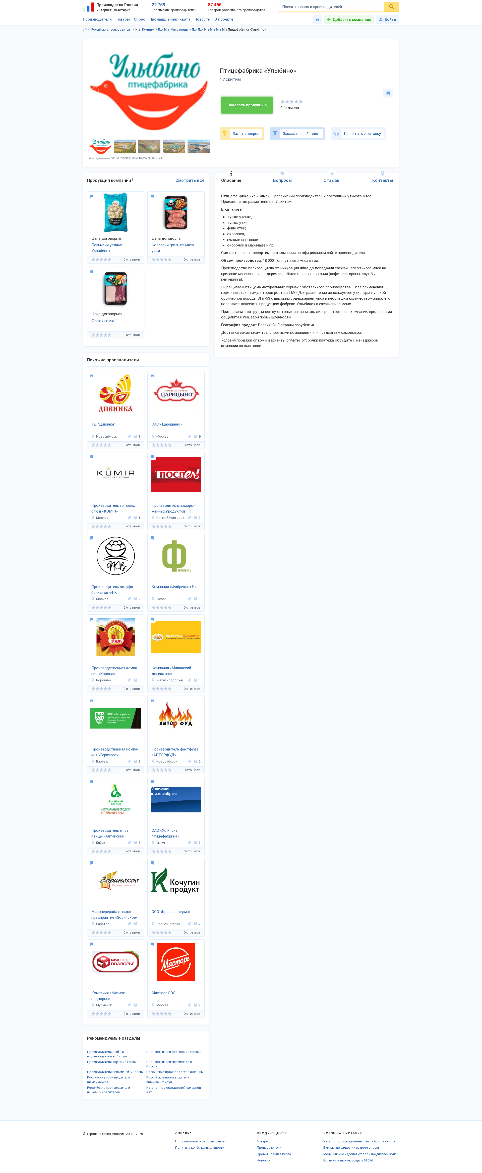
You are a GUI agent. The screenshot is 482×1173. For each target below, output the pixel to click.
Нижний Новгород (170, 518)
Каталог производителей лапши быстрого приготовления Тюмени (361, 1141)
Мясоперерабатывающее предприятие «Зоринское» (114, 914)
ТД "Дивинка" (103, 424)
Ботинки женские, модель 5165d (348, 1160)
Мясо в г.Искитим (212, 29)
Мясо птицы (179, 29)
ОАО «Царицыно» (167, 424)
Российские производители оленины (175, 1072)
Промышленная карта (170, 19)
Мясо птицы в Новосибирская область (218, 29)
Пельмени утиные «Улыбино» (107, 248)
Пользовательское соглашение (199, 1141)
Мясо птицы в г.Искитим (224, 29)
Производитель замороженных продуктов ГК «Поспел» (173, 508)
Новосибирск (106, 436)
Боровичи (103, 680)
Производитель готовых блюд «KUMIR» (113, 508)
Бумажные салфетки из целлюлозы (351, 1147)
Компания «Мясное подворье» (108, 996)
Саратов (102, 924)
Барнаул (102, 761)
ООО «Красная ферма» (171, 911)
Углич (160, 843)
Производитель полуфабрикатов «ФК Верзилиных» (113, 590)
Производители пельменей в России (115, 1072)
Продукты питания (160, 29)
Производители (97, 19)
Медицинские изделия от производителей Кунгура (361, 1154)
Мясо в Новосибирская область (206, 29)
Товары (123, 19)
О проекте (223, 19)
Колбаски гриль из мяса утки (173, 248)
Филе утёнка (102, 320)
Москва (162, 436)
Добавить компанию (352, 19)
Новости (202, 19)
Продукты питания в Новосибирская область (194, 29)
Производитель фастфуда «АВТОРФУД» (175, 752)
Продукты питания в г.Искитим (200, 29)
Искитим (148, 29)
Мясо (166, 29)
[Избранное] (317, 19)
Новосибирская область (138, 29)
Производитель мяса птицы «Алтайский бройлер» (110, 833)
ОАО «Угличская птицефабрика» (165, 833)
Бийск (100, 843)
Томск (161, 599)
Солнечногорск (168, 924)
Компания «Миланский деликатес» (171, 671)
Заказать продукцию (247, 105)
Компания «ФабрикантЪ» (174, 586)
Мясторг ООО (163, 993)
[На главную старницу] (85, 29)
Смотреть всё (190, 180)
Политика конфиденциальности (199, 1147)
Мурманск (104, 1005)
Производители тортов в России (112, 1062)
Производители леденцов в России (173, 1052)
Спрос (139, 19)
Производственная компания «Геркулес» (115, 752)
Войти (390, 19)
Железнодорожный (171, 680)
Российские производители (111, 29)
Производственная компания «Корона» (115, 671)
